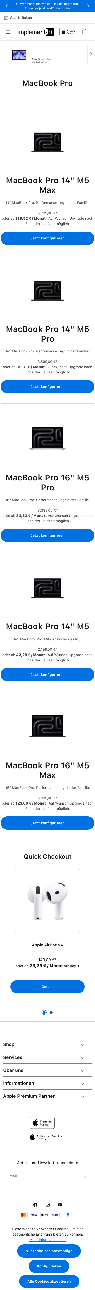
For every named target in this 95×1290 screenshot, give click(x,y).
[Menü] (9, 32)
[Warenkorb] (84, 31)
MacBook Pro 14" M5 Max (47, 185)
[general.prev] (4, 54)
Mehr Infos (62, 8)
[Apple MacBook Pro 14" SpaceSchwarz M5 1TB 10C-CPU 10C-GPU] (48, 590)
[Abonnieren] (82, 1176)
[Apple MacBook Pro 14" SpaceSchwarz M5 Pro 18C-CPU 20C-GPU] (48, 292)
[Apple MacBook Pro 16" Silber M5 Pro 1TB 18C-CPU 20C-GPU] (48, 441)
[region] (47, 934)
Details (48, 987)
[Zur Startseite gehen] (36, 32)
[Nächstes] (91, 54)
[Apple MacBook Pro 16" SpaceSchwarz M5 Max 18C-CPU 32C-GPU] (48, 729)
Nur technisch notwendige (49, 1251)
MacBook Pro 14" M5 (47, 626)
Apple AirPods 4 (47, 945)
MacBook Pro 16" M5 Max (47, 770)
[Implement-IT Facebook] (35, 1205)
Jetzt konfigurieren (48, 238)
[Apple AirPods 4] (47, 901)
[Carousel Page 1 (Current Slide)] (44, 1012)
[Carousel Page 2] (51, 1012)
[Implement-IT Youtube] (59, 1205)
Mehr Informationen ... (47, 1240)
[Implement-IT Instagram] (47, 1205)
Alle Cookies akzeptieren (49, 1281)
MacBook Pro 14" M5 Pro (47, 334)
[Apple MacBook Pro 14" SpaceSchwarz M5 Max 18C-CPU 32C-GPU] (48, 144)
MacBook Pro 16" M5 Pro (47, 482)
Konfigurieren (49, 1266)
